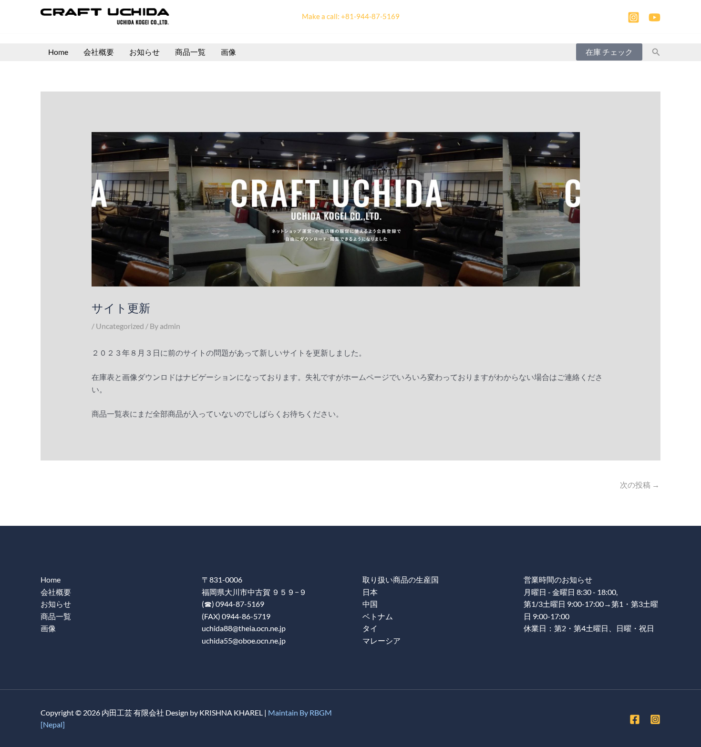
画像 (228, 51)
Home (58, 51)
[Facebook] (634, 719)
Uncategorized (120, 325)
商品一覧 (190, 51)
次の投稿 (640, 484)
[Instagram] (633, 17)
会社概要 (98, 51)
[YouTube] (654, 17)
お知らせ (144, 51)
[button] (609, 52)
